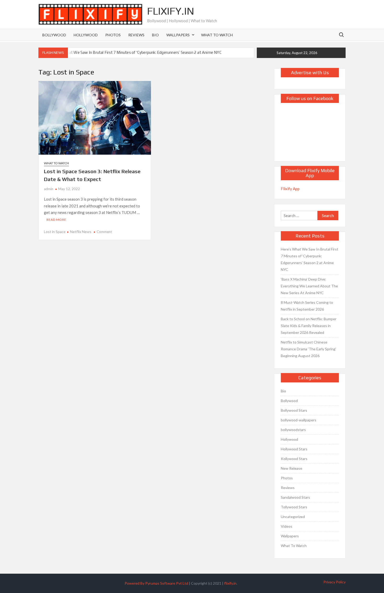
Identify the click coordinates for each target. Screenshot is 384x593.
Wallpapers (178, 35)
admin (48, 189)
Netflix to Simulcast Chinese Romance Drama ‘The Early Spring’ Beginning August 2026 (308, 349)
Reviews (136, 35)
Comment (104, 232)
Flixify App (290, 188)
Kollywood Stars (294, 458)
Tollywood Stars (294, 507)
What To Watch (217, 35)
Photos (113, 35)
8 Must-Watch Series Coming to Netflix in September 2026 (307, 305)
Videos (286, 526)
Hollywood (86, 35)
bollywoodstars (293, 429)
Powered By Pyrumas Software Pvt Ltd (156, 583)
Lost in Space (55, 231)
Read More (56, 220)
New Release (291, 468)
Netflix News (80, 231)
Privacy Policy (334, 582)
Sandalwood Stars (295, 497)
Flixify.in (170, 11)
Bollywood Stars (294, 410)
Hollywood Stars (294, 449)
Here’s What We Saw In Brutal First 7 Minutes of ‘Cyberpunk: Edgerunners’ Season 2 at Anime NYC (136, 52)
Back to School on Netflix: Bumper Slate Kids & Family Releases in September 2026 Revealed (308, 326)
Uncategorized (293, 516)
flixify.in (230, 583)
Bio (155, 35)
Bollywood (54, 35)
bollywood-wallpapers (298, 420)
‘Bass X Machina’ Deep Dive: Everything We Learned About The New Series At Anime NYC (309, 286)
